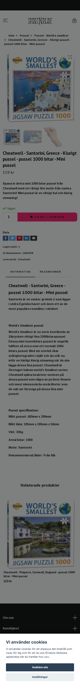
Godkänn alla (40, 667)
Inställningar (40, 676)
